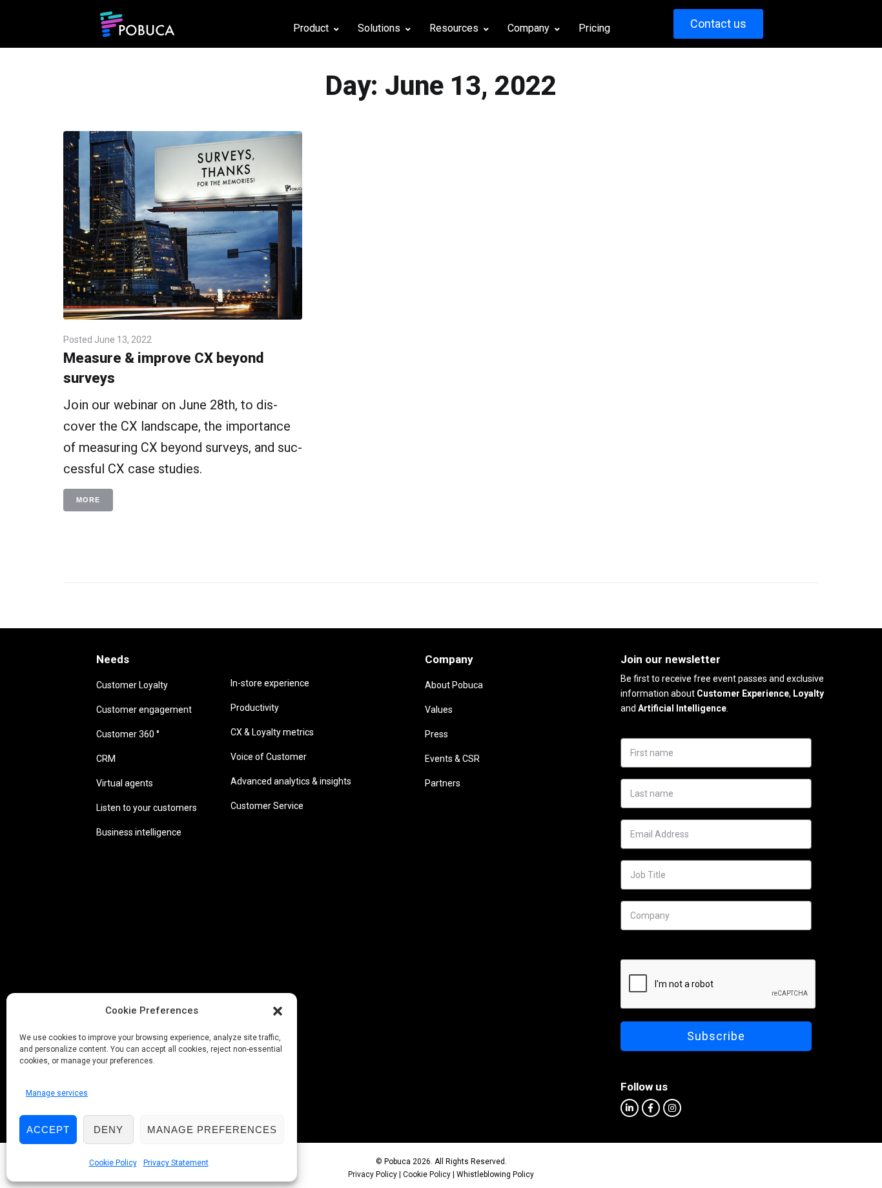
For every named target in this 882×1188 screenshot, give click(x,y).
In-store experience (270, 683)
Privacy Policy (372, 1174)
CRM (106, 758)
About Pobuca (454, 685)
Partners (442, 783)
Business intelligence (138, 832)
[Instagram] (672, 1108)
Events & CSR (452, 758)
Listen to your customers (146, 808)
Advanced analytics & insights (291, 781)
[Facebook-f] (651, 1108)
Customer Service (267, 806)
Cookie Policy (113, 1162)
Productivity (255, 707)
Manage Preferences (212, 1129)
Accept (48, 1129)
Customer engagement (144, 709)
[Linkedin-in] (629, 1108)
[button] (277, 1011)
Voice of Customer (269, 757)
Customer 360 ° (127, 734)
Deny (108, 1129)
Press (436, 734)
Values (439, 709)
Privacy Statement (176, 1162)
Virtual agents (124, 783)
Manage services (57, 1093)
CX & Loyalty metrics (272, 732)
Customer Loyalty (132, 685)
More (88, 500)
